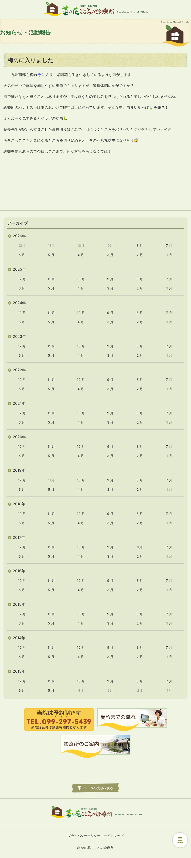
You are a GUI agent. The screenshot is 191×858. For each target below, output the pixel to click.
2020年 (19, 436)
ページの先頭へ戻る (98, 788)
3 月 (110, 255)
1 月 (169, 255)
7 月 (169, 245)
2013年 (19, 671)
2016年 (19, 571)
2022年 (19, 370)
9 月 (110, 279)
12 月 (22, 279)
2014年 (19, 637)
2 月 (140, 255)
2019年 (19, 470)
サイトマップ (113, 836)
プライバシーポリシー (84, 836)
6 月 (22, 255)
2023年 (19, 336)
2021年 (19, 403)
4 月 (81, 255)
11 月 (51, 279)
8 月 (139, 245)
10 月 (81, 279)
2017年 (19, 537)
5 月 (51, 255)
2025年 (19, 269)
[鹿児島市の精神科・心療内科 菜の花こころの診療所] (95, 9)
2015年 (19, 604)
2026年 (19, 235)
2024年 (19, 302)
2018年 (19, 504)
